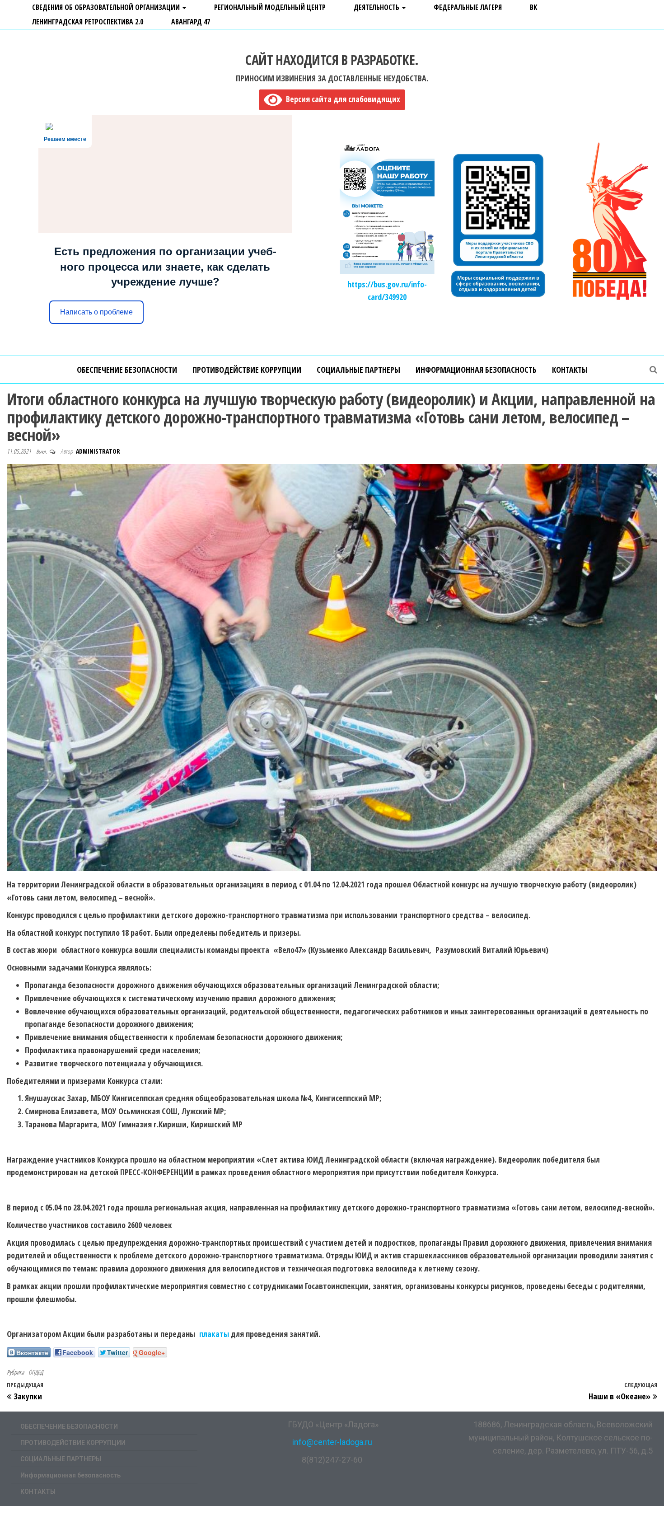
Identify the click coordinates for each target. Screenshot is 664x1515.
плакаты (214, 1333)
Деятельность (377, 7)
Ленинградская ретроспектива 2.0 (87, 22)
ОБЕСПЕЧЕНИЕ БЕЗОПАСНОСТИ (127, 369)
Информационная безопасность (476, 369)
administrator (98, 451)
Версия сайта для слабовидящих (341, 99)
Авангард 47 (190, 22)
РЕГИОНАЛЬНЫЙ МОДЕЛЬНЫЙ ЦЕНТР (270, 7)
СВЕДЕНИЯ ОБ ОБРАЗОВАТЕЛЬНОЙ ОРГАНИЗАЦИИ (107, 7)
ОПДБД (35, 1372)
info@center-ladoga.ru (332, 1442)
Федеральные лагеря (468, 7)
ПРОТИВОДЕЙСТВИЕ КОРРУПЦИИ (246, 369)
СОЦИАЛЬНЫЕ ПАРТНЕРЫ (358, 369)
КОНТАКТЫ (570, 369)
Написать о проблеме (96, 312)
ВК (533, 7)
